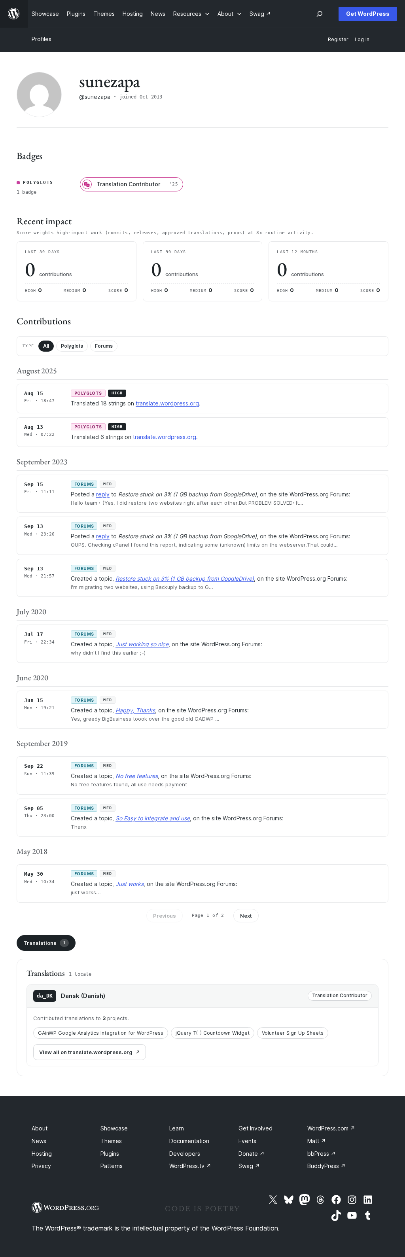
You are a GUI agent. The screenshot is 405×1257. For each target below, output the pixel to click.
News (39, 1141)
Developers (184, 1153)
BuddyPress (326, 1165)
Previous (164, 915)
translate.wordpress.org (167, 403)
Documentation (189, 1141)
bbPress (321, 1153)
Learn (176, 1128)
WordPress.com (331, 1128)
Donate (251, 1153)
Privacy (41, 1165)
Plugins (109, 1153)
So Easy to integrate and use (152, 818)
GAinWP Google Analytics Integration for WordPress (100, 1033)
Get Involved (255, 1128)
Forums (104, 346)
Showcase (114, 1128)
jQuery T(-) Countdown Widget (213, 1033)
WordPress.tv (190, 1165)
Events (247, 1141)
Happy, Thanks (135, 710)
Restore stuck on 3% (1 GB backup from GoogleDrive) (184, 578)
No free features (136, 775)
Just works (129, 883)
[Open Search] (319, 14)
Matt (316, 1141)
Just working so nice (141, 644)
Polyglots (72, 346)
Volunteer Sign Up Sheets (293, 1033)
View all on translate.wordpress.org (85, 1052)
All (46, 346)
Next (246, 915)
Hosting (42, 1153)
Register (338, 39)
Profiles (41, 39)
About (39, 1128)
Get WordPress (368, 13)
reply (103, 494)
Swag (249, 1165)
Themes (111, 1141)
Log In (362, 39)
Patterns (111, 1165)
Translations (44, 943)
